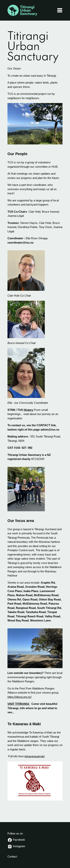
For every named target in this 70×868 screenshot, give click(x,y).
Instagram (18, 846)
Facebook (18, 839)
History (28, 409)
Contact (12, 856)
